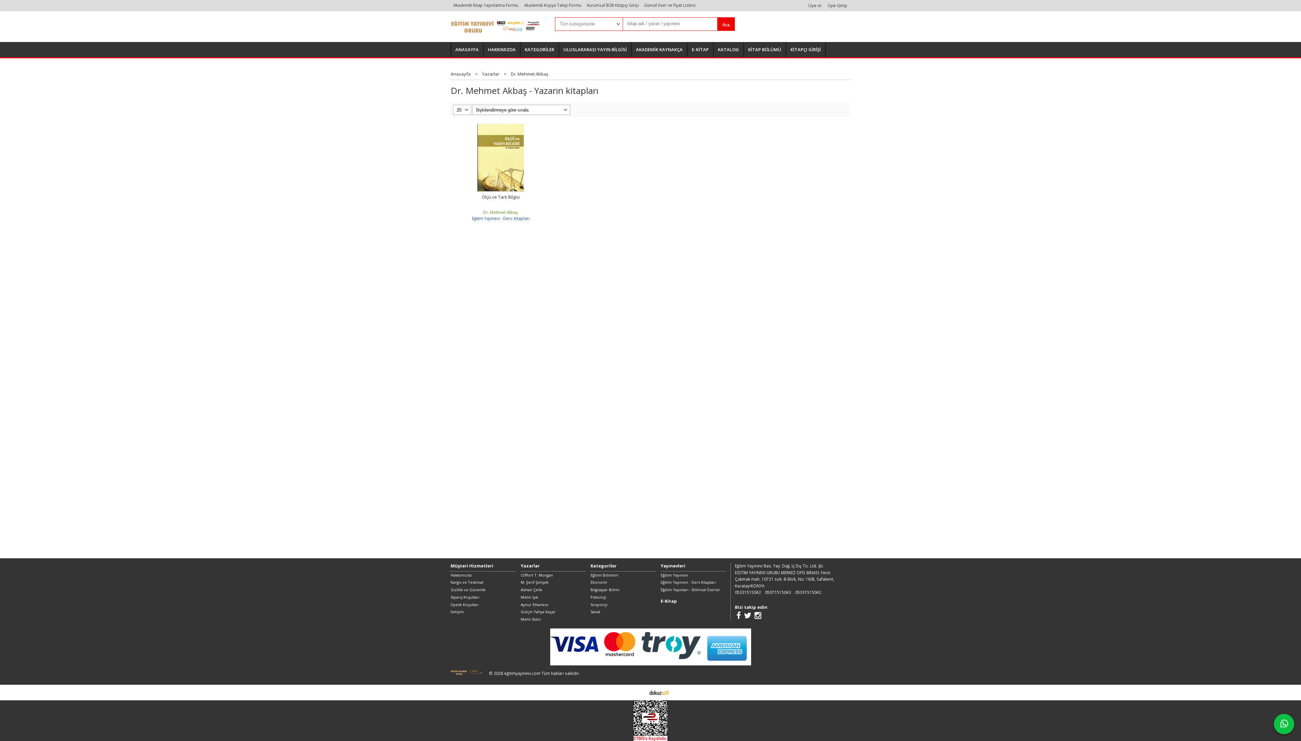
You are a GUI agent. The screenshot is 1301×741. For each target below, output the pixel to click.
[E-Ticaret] (659, 692)
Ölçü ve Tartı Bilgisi (501, 197)
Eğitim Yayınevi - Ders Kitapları (501, 218)
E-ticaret (640, 692)
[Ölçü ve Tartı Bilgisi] (500, 127)
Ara (726, 24)
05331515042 (748, 592)
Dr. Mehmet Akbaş (500, 212)
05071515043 (778, 592)
